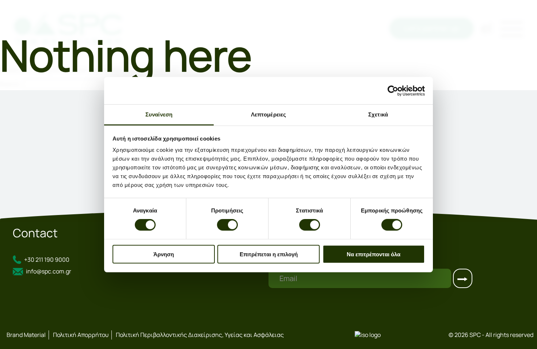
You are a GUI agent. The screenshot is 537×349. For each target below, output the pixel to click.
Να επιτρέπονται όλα (373, 254)
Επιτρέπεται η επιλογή (269, 254)
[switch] (227, 225)
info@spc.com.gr (48, 271)
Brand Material (26, 335)
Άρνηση (163, 254)
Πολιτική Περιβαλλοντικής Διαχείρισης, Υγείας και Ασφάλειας (200, 335)
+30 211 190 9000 (46, 260)
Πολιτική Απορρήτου (80, 335)
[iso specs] (368, 335)
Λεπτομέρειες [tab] (268, 114)
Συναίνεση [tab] (158, 114)
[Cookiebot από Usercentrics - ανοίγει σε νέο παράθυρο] (393, 90)
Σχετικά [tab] (378, 114)
